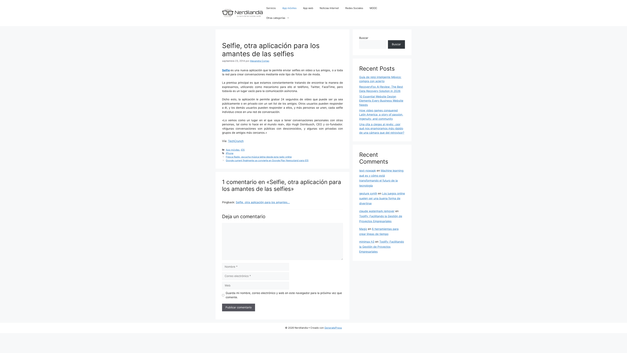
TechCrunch (236, 141)
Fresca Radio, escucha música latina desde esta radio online (259, 156)
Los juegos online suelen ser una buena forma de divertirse (382, 198)
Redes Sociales (354, 8)
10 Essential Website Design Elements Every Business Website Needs (381, 101)
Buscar (363, 38)
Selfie (226, 70)
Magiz (363, 229)
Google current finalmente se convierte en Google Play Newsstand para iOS (267, 160)
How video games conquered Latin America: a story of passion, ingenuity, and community (381, 114)
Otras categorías (275, 17)
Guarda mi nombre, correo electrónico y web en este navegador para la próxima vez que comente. (284, 295)
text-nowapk (367, 170)
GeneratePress (333, 327)
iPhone (229, 153)
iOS (243, 149)
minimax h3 (366, 241)
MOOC (373, 8)
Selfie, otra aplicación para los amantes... (263, 202)
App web (308, 8)
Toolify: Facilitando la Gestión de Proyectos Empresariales (381, 246)
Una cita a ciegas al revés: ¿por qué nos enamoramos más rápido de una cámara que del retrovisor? (381, 128)
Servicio (271, 8)
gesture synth (368, 193)
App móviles (289, 8)
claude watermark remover (376, 211)
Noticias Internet (329, 8)
